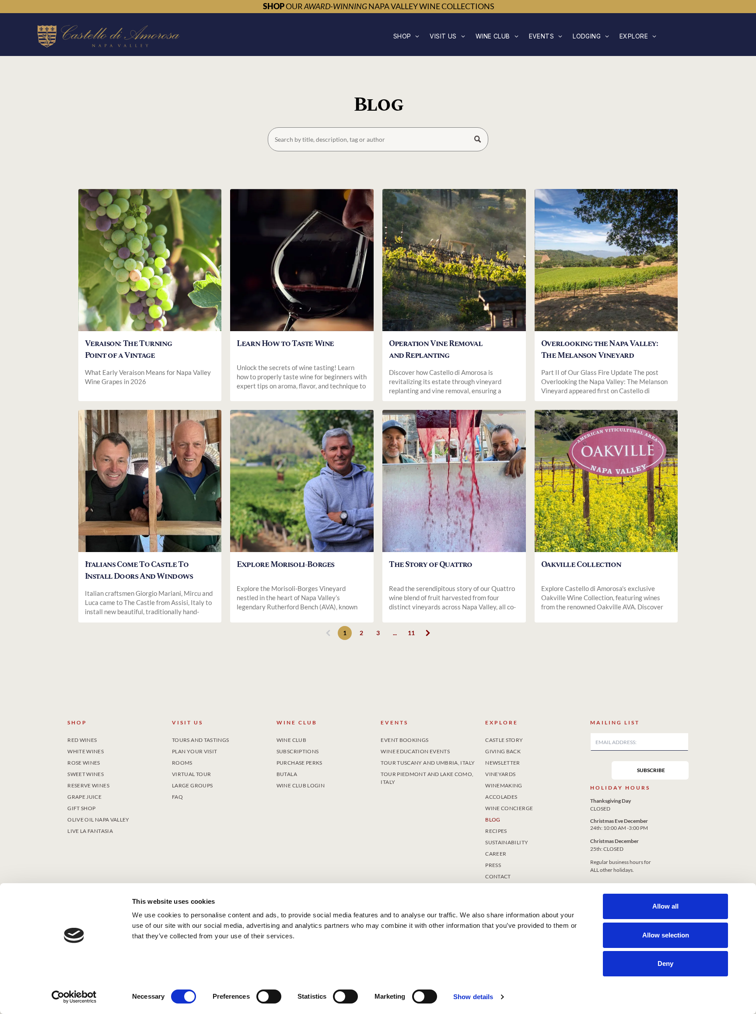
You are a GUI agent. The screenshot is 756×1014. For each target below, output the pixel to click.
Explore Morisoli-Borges (285, 564)
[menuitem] (406, 36)
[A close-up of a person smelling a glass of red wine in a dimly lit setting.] (302, 260)
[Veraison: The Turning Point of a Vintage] (150, 260)
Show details (473, 996)
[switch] (268, 997)
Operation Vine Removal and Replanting (435, 349)
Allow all (665, 906)
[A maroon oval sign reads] (606, 481)
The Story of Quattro (430, 564)
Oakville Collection (581, 564)
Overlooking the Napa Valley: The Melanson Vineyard (599, 349)
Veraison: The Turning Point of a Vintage (128, 349)
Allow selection (665, 935)
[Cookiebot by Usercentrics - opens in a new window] (74, 997)
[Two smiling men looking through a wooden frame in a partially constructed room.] (150, 481)
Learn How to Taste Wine (285, 344)
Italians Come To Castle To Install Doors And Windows (139, 570)
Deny (665, 963)
